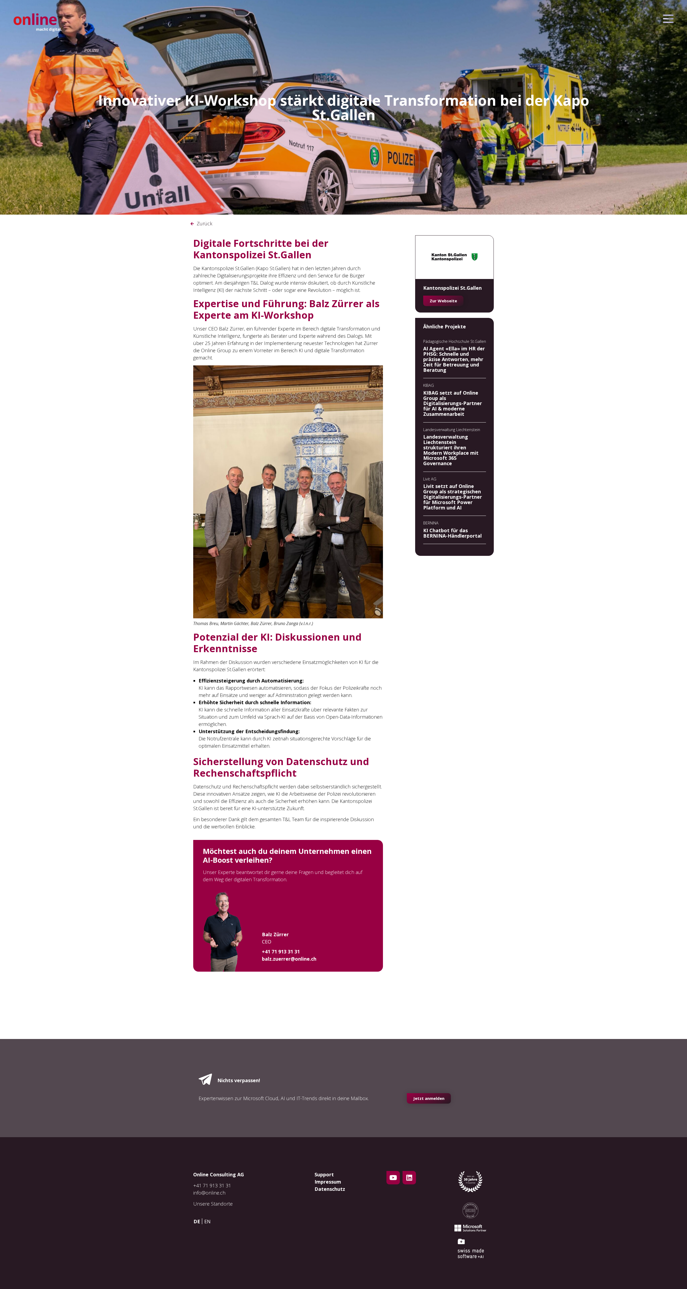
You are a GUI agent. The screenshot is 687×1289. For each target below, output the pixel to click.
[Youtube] (393, 1177)
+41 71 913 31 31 (212, 1185)
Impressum (328, 1181)
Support (324, 1174)
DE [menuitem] (196, 1221)
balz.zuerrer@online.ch (289, 959)
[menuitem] (198, 1221)
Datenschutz (330, 1189)
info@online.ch (209, 1192)
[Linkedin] (409, 1177)
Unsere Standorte (213, 1203)
